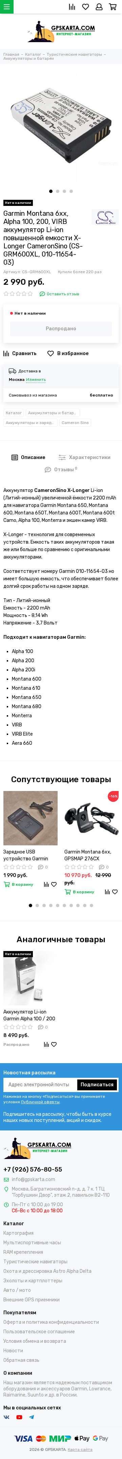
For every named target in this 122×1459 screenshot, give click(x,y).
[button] (51, 191)
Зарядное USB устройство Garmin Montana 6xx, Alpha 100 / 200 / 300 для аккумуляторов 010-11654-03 (29, 855)
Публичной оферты (40, 1102)
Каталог (14, 412)
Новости (13, 1351)
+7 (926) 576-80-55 (32, 1169)
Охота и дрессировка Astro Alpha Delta (47, 1271)
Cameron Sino (75, 422)
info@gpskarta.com (33, 1179)
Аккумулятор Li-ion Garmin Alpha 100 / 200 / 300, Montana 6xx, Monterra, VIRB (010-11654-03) (29, 1015)
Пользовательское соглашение (39, 1332)
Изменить (36, 379)
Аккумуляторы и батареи (53, 412)
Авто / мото (17, 1290)
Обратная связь (21, 1360)
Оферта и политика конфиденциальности (51, 1322)
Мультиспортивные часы (32, 1243)
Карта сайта (80, 1449)
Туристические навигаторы (35, 1262)
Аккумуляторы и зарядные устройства (32, 422)
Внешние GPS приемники (31, 1300)
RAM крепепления (23, 1252)
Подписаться (97, 1085)
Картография (18, 1233)
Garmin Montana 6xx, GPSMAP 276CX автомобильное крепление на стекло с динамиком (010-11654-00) (91, 855)
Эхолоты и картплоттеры (32, 1281)
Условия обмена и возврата (34, 1341)
